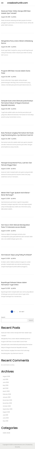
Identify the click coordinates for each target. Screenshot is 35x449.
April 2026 (5, 388)
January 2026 (6, 397)
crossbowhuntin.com (17, 2)
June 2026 (6, 382)
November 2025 (7, 403)
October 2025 (7, 406)
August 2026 (6, 376)
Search (3, 317)
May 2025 (5, 421)
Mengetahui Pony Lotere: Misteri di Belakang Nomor (15, 338)
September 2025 (7, 409)
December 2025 (7, 400)
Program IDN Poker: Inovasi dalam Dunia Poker (14, 341)
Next (22, 311)
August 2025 (6, 412)
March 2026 (6, 391)
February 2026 (7, 394)
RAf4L (14, 17)
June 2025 (6, 418)
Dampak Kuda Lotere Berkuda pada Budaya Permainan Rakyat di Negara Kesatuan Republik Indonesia (17, 103)
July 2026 (5, 379)
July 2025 (5, 415)
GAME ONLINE (6, 433)
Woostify (17, 447)
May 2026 (5, 385)
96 (20, 311)
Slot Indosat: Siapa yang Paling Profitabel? (16, 255)
